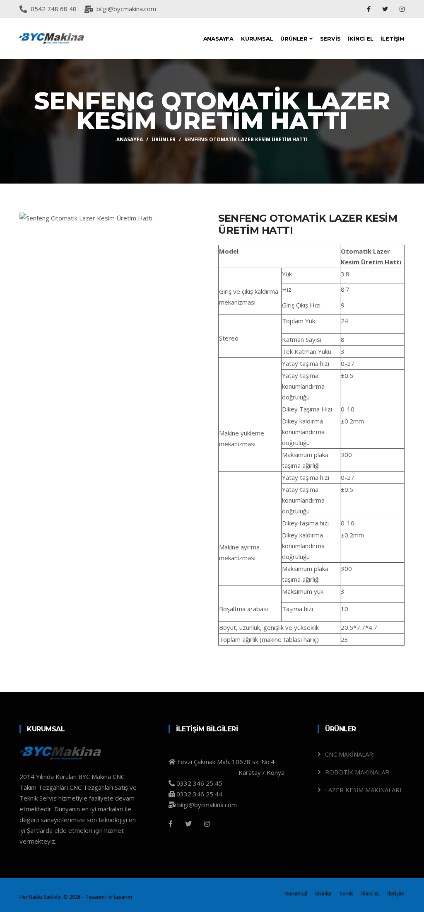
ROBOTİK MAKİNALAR (357, 772)
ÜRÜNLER (294, 38)
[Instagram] (402, 9)
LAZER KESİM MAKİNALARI (363, 790)
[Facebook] (369, 9)
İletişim (396, 893)
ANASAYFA (218, 38)
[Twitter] (386, 9)
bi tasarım (120, 896)
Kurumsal (296, 893)
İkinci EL (370, 893)
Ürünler (323, 893)
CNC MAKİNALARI (350, 754)
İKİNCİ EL (360, 38)
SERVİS (330, 38)
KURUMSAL (257, 38)
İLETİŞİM (393, 38)
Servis (347, 893)
